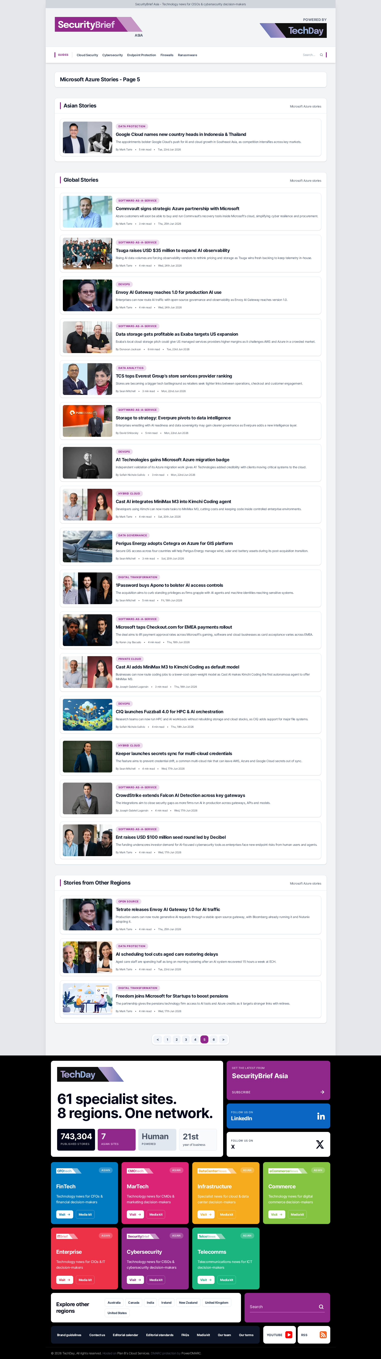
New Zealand (188, 1302)
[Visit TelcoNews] (217, 1236)
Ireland (166, 1302)
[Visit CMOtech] (146, 1170)
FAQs (185, 1335)
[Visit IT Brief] (75, 1236)
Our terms (246, 1335)
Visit (62, 1214)
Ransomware (187, 55)
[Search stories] (321, 1306)
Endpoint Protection (141, 55)
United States (117, 1313)
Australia (114, 1302)
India (150, 1302)
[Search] (321, 54)
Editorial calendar (125, 1335)
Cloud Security (87, 55)
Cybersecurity (112, 55)
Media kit (85, 1214)
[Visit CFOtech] (75, 1170)
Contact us (97, 1335)
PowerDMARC (191, 1353)
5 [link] (204, 1039)
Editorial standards (160, 1335)
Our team (224, 1335)
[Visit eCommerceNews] (288, 1170)
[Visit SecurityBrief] (146, 1236)
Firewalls (167, 55)
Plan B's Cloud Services (133, 1353)
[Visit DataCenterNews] (217, 1170)
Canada (133, 1302)
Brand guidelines (69, 1335)
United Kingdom (216, 1302)
